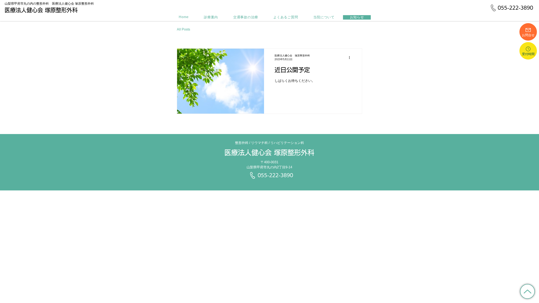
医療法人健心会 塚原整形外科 (269, 152)
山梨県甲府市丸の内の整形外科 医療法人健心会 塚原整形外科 (49, 3)
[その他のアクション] (350, 57)
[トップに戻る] (527, 291)
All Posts (183, 29)
